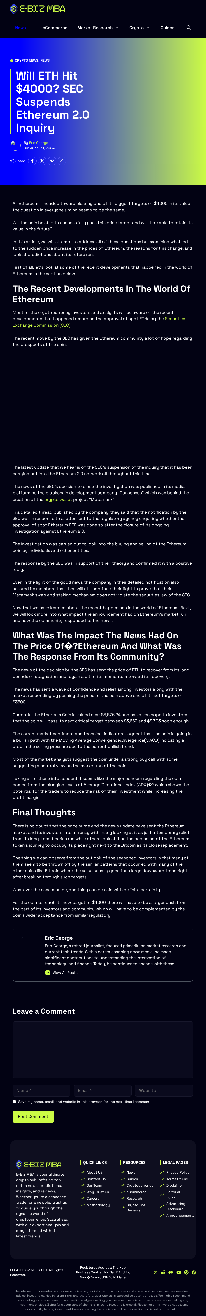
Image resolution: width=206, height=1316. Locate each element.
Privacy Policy (178, 1172)
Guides (167, 27)
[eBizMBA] (37, 9)
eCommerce (55, 27)
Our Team (94, 1185)
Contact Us (96, 1179)
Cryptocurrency (140, 1185)
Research (134, 1198)
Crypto (136, 27)
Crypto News (26, 60)
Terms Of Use (177, 1179)
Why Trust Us (98, 1192)
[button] (189, 28)
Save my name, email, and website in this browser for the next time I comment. (85, 1101)
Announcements (180, 1215)
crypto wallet (57, 499)
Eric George (38, 142)
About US (95, 1172)
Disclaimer (174, 1185)
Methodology (98, 1205)
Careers (93, 1198)
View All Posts (65, 972)
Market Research (95, 27)
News (20, 27)
